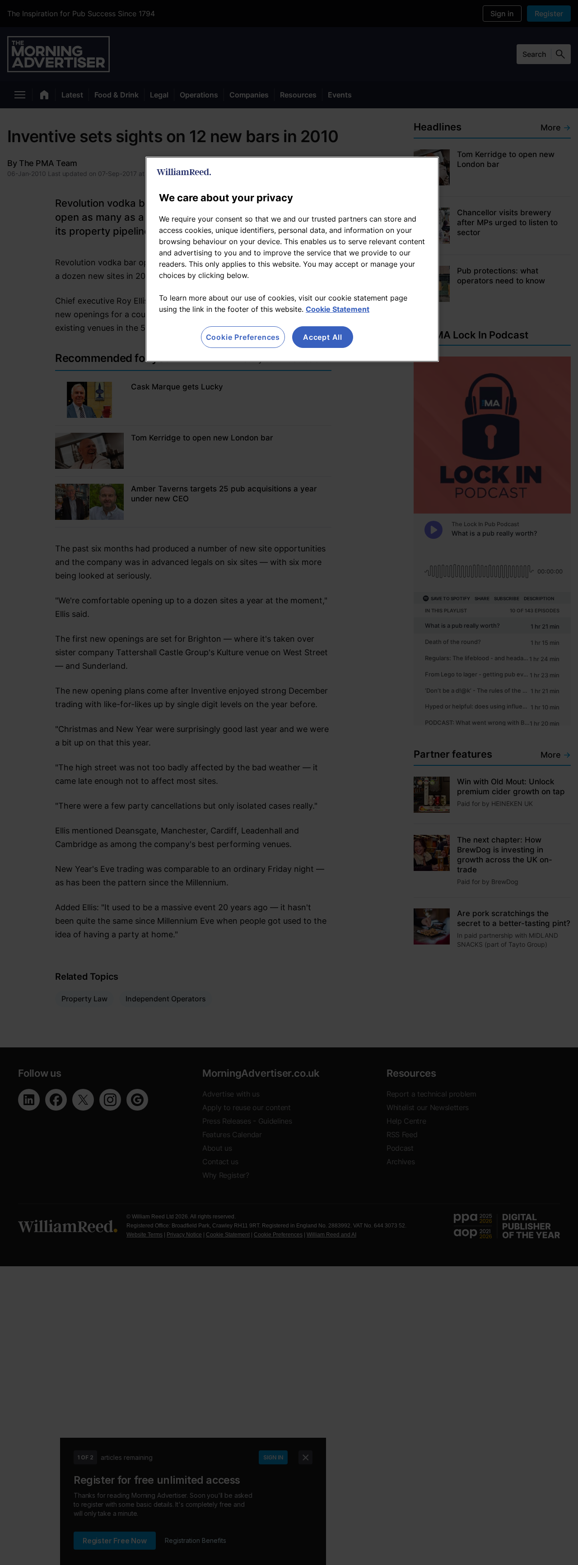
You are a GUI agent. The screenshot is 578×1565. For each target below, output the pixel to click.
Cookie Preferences (243, 337)
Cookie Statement (337, 309)
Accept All (322, 337)
